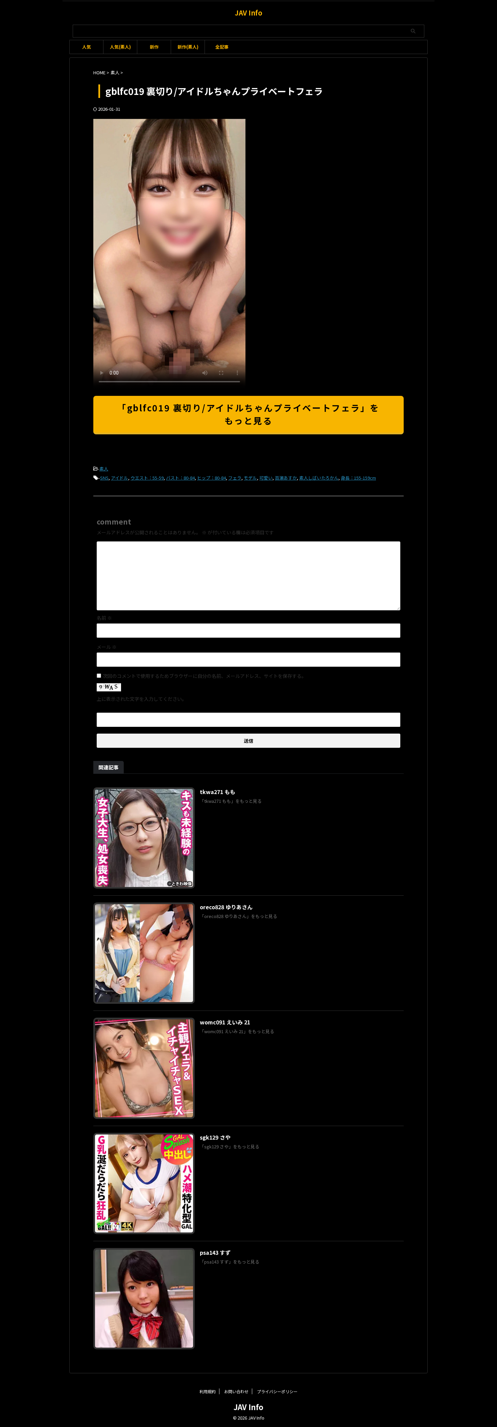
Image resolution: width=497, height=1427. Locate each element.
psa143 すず (215, 1252)
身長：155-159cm (358, 478)
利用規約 (207, 1391)
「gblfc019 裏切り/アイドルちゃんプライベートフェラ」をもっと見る (248, 414)
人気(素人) (120, 47)
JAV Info (248, 13)
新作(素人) (188, 47)
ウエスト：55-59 (147, 478)
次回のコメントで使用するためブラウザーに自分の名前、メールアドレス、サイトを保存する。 (204, 675)
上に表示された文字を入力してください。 (142, 698)
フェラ (234, 478)
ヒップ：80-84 (211, 478)
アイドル (119, 478)
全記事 (222, 47)
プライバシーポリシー (277, 1391)
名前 (104, 617)
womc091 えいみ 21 (225, 1022)
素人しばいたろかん (318, 478)
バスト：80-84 (180, 478)
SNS (104, 478)
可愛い (266, 478)
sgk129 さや (215, 1137)
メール (107, 646)
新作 (154, 47)
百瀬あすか (286, 478)
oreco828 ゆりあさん (226, 907)
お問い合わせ (236, 1391)
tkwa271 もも (217, 792)
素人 (103, 468)
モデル (250, 478)
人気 (86, 47)
